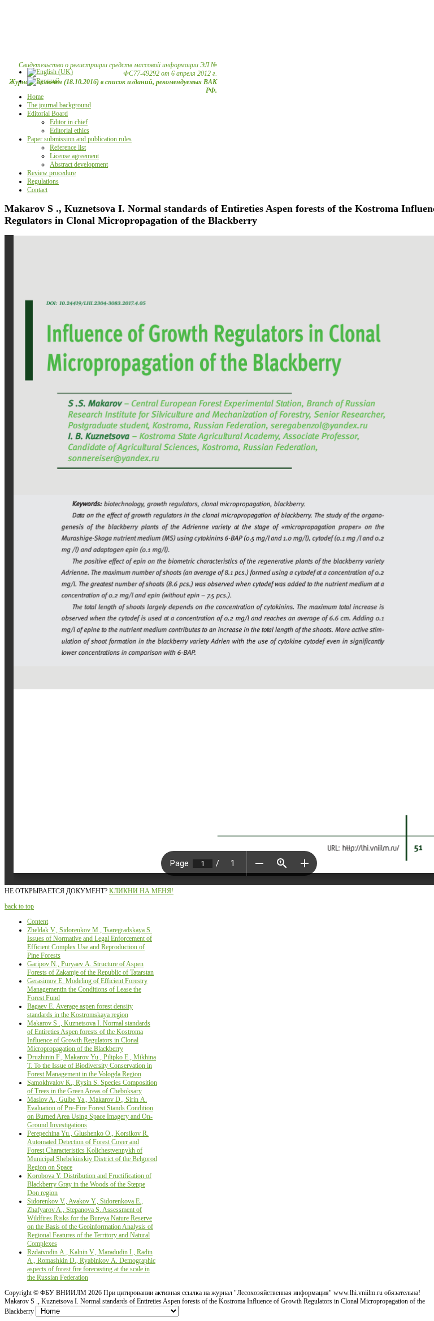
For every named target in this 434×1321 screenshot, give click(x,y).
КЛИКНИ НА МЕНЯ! (141, 891)
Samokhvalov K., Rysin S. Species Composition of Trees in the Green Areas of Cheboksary (92, 1087)
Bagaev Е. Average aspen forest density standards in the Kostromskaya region (80, 1010)
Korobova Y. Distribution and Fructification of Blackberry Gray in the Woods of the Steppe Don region (89, 1184)
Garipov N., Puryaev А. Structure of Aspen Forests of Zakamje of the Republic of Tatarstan (90, 968)
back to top (19, 906)
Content (37, 921)
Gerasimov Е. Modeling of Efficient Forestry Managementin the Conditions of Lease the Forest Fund (87, 989)
